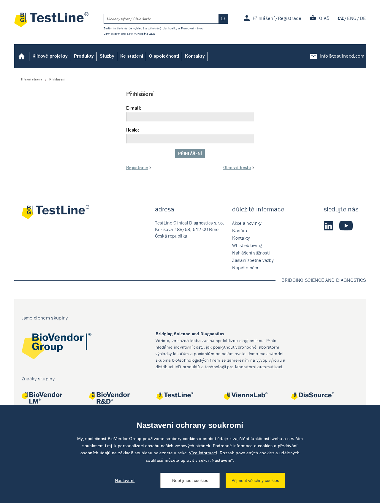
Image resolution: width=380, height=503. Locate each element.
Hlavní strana (31, 79)
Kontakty (195, 56)
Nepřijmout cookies (190, 480)
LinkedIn (328, 225)
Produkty (84, 56)
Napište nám (245, 268)
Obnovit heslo (237, 167)
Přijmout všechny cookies (255, 480)
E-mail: (133, 108)
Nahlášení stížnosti (251, 253)
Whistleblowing (247, 245)
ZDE (152, 33)
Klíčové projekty (50, 56)
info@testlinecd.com (342, 56)
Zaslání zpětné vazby (253, 260)
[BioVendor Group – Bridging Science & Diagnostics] (57, 347)
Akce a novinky (247, 223)
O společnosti (164, 56)
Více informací (203, 452)
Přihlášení (190, 153)
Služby (107, 56)
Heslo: (132, 130)
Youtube (346, 225)
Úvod (21, 56)
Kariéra (239, 230)
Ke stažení (131, 56)
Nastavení (125, 480)
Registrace (137, 167)
